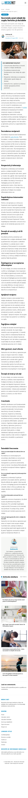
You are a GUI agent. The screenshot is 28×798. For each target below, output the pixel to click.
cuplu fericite (14, 137)
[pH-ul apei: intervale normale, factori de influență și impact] (14, 614)
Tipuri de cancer (5, 724)
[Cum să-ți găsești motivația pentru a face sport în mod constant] (14, 663)
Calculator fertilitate (6, 719)
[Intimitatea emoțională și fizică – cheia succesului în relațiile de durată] (14, 638)
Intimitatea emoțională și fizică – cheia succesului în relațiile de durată (13, 649)
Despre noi (4, 727)
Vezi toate (23, 576)
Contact (3, 744)
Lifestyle (7, 9)
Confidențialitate (5, 734)
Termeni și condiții (6, 737)
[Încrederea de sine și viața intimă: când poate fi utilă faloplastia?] (14, 589)
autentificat (12, 687)
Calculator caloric (5, 717)
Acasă (2, 9)
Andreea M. (9, 34)
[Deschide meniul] (25, 2)
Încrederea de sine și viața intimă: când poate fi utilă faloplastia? (14, 600)
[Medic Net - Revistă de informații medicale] (12, 3)
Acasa (2, 714)
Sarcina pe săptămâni (6, 722)
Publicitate (4, 742)
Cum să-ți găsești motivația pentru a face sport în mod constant (13, 674)
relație (25, 107)
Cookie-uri (3, 739)
